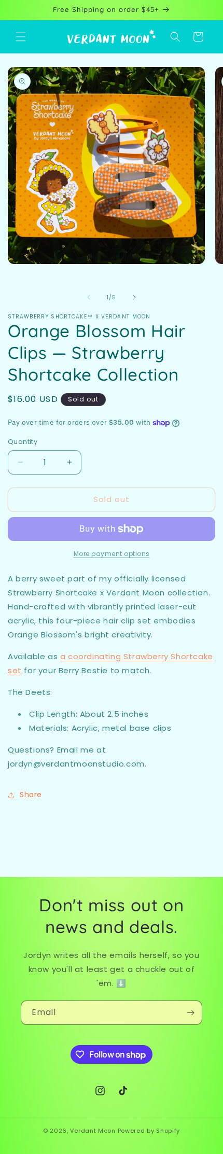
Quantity (22, 442)
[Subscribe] (190, 1012)
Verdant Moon (92, 1131)
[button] (20, 36)
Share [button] (31, 794)
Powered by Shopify (149, 1131)
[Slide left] (88, 297)
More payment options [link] (112, 553)
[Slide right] (134, 297)
